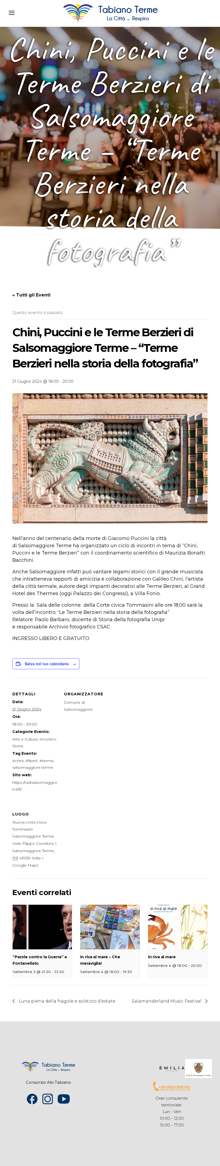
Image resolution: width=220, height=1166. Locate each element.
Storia (17, 745)
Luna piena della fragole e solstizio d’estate (66, 1001)
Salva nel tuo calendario (47, 663)
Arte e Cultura (25, 739)
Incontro (47, 739)
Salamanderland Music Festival (167, 1001)
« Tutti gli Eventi (31, 295)
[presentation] (42, 927)
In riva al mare (162, 956)
